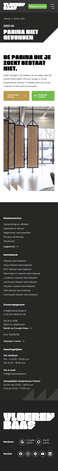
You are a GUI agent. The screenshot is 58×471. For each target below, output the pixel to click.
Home (7, 18)
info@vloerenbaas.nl (15, 310)
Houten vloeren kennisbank (19, 286)
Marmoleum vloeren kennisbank (22, 273)
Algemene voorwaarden (17, 232)
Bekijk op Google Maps (16, 328)
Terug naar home (13, 95)
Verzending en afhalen (16, 224)
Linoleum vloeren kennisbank (20, 277)
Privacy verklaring (13, 237)
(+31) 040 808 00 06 (15, 314)
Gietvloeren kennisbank (17, 290)
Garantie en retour (14, 228)
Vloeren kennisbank (15, 261)
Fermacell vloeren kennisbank (21, 294)
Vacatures (9, 241)
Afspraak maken (37, 6)
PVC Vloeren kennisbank (17, 269)
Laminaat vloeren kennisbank (20, 282)
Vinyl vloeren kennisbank (18, 265)
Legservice (9, 246)
